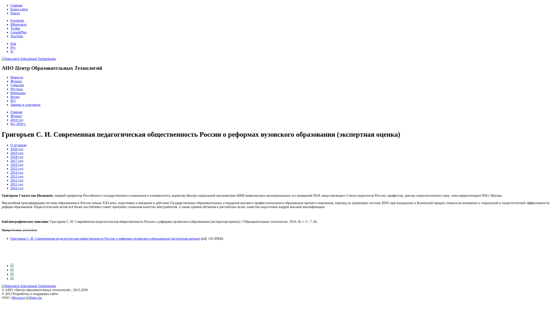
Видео (15, 97)
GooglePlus (18, 32)
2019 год (16, 153)
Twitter (15, 28)
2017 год (16, 161)
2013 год (16, 176)
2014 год (16, 172)
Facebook (17, 20)
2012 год (16, 180)
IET (13, 101)
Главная (16, 5)
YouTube (16, 36)
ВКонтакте (18, 24)
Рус (13, 47)
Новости (16, 77)
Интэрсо (18, 298)
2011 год (16, 184)
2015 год (16, 168)
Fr (11, 51)
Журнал (16, 81)
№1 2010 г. (18, 124)
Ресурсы (16, 89)
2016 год (16, 164)
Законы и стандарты (25, 105)
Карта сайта (19, 9)
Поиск (15, 13)
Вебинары (18, 93)
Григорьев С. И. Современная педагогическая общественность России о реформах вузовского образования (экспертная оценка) (105, 238)
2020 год (16, 149)
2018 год (16, 157)
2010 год (16, 120)
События (17, 85)
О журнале (18, 145)
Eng (13, 43)
